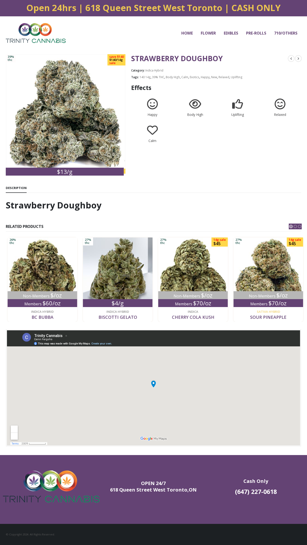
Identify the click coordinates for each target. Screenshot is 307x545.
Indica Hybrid (154, 70)
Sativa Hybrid (266, 311)
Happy (205, 77)
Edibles (231, 33)
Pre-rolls (256, 33)
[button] (291, 226)
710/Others (285, 33)
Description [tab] (16, 188)
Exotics (194, 77)
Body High (173, 77)
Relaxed (223, 77)
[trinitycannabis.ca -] (36, 33)
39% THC (158, 77)
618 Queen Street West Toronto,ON (153, 489)
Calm (184, 77)
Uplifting (236, 77)
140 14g (145, 77)
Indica (191, 311)
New (214, 77)
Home (187, 33)
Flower (208, 33)
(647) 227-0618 (256, 491)
